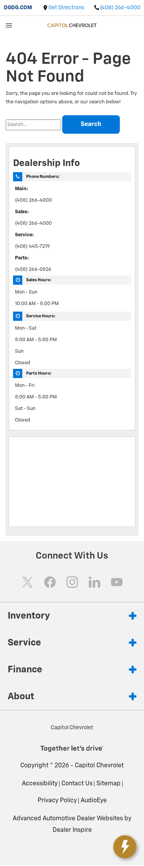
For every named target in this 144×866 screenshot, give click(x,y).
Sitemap (108, 784)
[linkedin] (94, 582)
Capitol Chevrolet (99, 766)
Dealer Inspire (72, 830)
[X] (27, 582)
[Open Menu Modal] (9, 25)
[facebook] (49, 582)
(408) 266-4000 (33, 200)
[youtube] (116, 582)
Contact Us (77, 784)
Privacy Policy (57, 801)
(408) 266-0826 (33, 269)
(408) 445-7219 (32, 246)
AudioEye (94, 801)
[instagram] (72, 582)
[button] (94, 800)
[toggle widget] (124, 846)
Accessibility (40, 784)
